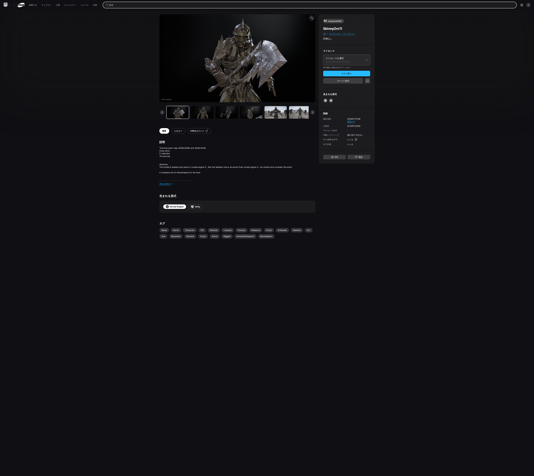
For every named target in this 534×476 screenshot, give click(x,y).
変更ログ (351, 121)
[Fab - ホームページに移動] (21, 5)
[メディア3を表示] (251, 112)
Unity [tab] (197, 206)
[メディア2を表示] (227, 112)
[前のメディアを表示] (162, 112)
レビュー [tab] (178, 131)
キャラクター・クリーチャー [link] (342, 34)
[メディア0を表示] (178, 112)
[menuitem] (33, 5)
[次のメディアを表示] (312, 112)
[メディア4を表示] (275, 112)
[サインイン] (528, 5)
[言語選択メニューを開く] (522, 5)
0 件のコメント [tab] (197, 131)
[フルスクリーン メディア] (312, 18)
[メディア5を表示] (300, 112)
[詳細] (356, 139)
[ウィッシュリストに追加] (367, 81)
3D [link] (324, 34)
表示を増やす (165, 184)
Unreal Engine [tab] (177, 206)
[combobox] (311, 5)
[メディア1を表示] (202, 112)
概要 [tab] (164, 131)
